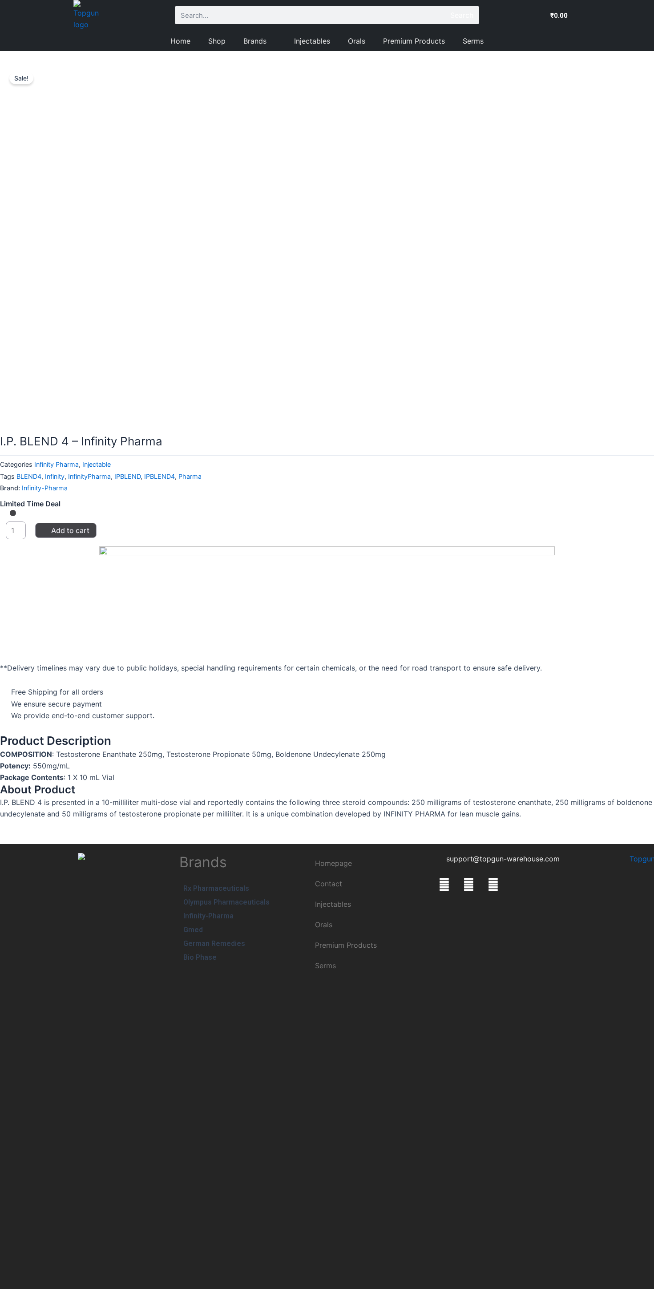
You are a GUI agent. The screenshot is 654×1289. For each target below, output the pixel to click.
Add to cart (70, 530)
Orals (356, 40)
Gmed (193, 929)
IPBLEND (127, 476)
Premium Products (414, 40)
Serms (473, 40)
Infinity (55, 476)
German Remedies (214, 943)
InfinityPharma (89, 476)
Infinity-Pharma (45, 488)
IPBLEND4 (159, 476)
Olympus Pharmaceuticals (226, 902)
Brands (254, 40)
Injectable (96, 464)
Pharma (190, 476)
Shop (217, 40)
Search (461, 15)
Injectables (312, 40)
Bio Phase (200, 957)
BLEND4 (28, 476)
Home (180, 40)
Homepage (333, 863)
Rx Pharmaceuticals (216, 888)
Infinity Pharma (56, 464)
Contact (328, 883)
